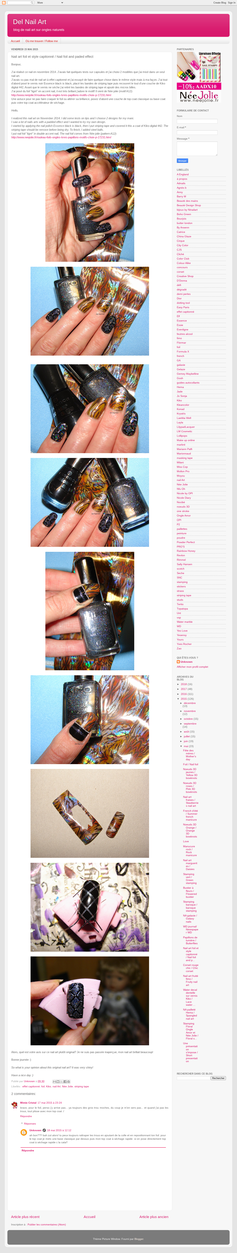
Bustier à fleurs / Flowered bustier (190, 892)
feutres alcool (185, 334)
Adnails (181, 183)
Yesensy (182, 635)
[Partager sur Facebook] (65, 1081)
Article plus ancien (153, 1217)
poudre (181, 537)
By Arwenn (183, 227)
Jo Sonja (182, 396)
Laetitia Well (184, 418)
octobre (188, 718)
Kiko (48, 1086)
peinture (181, 533)
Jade (180, 391)
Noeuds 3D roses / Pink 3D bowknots (190, 788)
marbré (181, 444)
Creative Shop (185, 276)
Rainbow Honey (186, 551)
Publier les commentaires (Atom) (47, 1224)
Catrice (181, 232)
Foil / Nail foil (190, 764)
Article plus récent (25, 1217)
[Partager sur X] (61, 1081)
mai (186, 746)
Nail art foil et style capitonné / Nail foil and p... (190, 954)
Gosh (180, 378)
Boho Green (184, 214)
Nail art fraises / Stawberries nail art (190, 801)
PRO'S (181, 546)
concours (182, 267)
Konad (180, 409)
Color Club (183, 258)
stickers (181, 586)
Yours (180, 639)
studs (180, 599)
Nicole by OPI (185, 493)
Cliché (180, 254)
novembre (190, 711)
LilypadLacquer (186, 427)
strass (180, 591)
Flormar (181, 342)
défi (179, 285)
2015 (184, 698)
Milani (180, 462)
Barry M (181, 196)
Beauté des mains (187, 201)
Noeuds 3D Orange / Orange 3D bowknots (190, 830)
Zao (179, 648)
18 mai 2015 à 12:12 (59, 1130)
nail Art (57, 1086)
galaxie (181, 365)
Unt (179, 613)
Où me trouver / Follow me (42, 41)
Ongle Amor (184, 515)
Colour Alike (184, 263)
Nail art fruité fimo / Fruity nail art (190, 980)
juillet (187, 736)
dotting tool (183, 303)
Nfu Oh (181, 489)
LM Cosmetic (184, 431)
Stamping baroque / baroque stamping (190, 906)
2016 (184, 694)
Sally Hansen (184, 564)
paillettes (182, 529)
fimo (179, 338)
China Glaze (184, 236)
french (180, 356)
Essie (180, 325)
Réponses (30, 1123)
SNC (179, 577)
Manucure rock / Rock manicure (190, 851)
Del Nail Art (29, 22)
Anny (180, 192)
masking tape (185, 458)
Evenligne (182, 329)
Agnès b (181, 187)
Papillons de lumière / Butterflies (190, 940)
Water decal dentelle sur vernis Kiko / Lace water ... (190, 997)
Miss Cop (182, 467)
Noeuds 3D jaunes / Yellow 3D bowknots (190, 774)
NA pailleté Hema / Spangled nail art (190, 1014)
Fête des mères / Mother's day (189, 755)
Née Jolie (67, 1086)
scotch (180, 568)
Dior (179, 298)
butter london (184, 223)
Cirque (181, 241)
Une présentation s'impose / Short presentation (190, 1052)
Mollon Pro (183, 471)
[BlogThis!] (58, 1081)
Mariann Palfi (184, 449)
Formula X (183, 351)
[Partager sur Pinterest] (68, 1081)
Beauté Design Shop (189, 205)
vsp (179, 617)
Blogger (138, 1239)
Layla (180, 422)
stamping (182, 582)
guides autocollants (188, 382)
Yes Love (182, 630)
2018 (184, 684)
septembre (190, 723)
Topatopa (182, 608)
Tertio (180, 604)
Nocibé (181, 502)
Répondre (26, 1116)
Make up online (186, 440)
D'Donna (182, 280)
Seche (180, 573)
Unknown (35, 1130)
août (187, 731)
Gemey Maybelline (188, 373)
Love (186, 841)
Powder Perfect (186, 542)
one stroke (183, 511)
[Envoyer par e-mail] (54, 1081)
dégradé (182, 289)
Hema (180, 387)
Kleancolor (183, 405)
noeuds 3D (183, 506)
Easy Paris (183, 307)
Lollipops (182, 435)
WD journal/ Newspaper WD (190, 929)
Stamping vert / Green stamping (190, 879)
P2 (178, 524)
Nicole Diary (184, 497)
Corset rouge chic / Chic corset (190, 968)
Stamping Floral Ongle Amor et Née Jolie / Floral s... (190, 1031)
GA (179, 360)
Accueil (15, 41)
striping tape (81, 1086)
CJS (179, 249)
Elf (178, 316)
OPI (179, 520)
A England (183, 174)
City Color (182, 245)
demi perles (184, 294)
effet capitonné (31, 1086)
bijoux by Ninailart (187, 209)
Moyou (181, 475)
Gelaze (181, 369)
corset (180, 271)
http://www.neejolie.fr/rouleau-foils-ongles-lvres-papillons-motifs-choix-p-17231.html (61, 95)
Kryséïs (181, 413)
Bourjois (181, 218)
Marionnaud (184, 453)
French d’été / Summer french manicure (190, 815)
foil (43, 1086)
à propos (182, 179)
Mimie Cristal (28, 1102)
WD (179, 626)
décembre (190, 703)
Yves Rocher (184, 644)
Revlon (181, 555)
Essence (182, 320)
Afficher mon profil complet (192, 666)
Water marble (185, 621)
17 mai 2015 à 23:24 (50, 1102)
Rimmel (181, 559)
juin (186, 741)
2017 (184, 689)
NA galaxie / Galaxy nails (190, 918)
